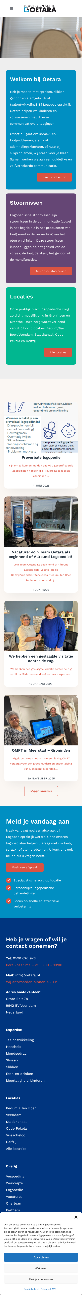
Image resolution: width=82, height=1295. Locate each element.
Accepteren (41, 1257)
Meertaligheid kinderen (25, 1080)
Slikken (12, 1067)
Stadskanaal (16, 1122)
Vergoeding (15, 1176)
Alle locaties (16, 1149)
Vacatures (14, 1197)
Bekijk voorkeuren (41, 1279)
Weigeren (41, 1268)
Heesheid (13, 1047)
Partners (13, 1210)
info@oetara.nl (27, 975)
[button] (76, 1217)
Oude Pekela (16, 1128)
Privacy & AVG (49, 1289)
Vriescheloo (15, 1135)
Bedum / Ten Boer (21, 1108)
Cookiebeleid (31, 1289)
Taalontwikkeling (20, 1040)
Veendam (13, 1115)
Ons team (14, 1203)
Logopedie (14, 1190)
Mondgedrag (16, 1053)
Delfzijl (12, 1142)
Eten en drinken (19, 1074)
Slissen (12, 1060)
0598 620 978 (24, 958)
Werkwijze (14, 1183)
